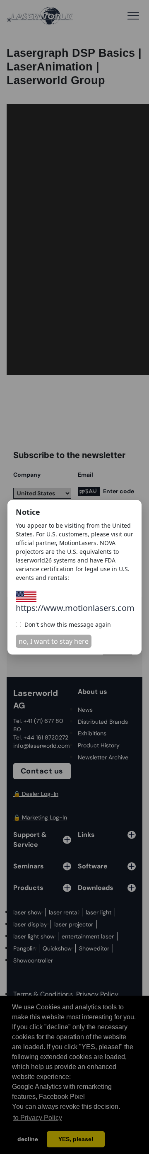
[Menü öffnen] (133, 16)
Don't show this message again (67, 624)
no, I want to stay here (54, 641)
